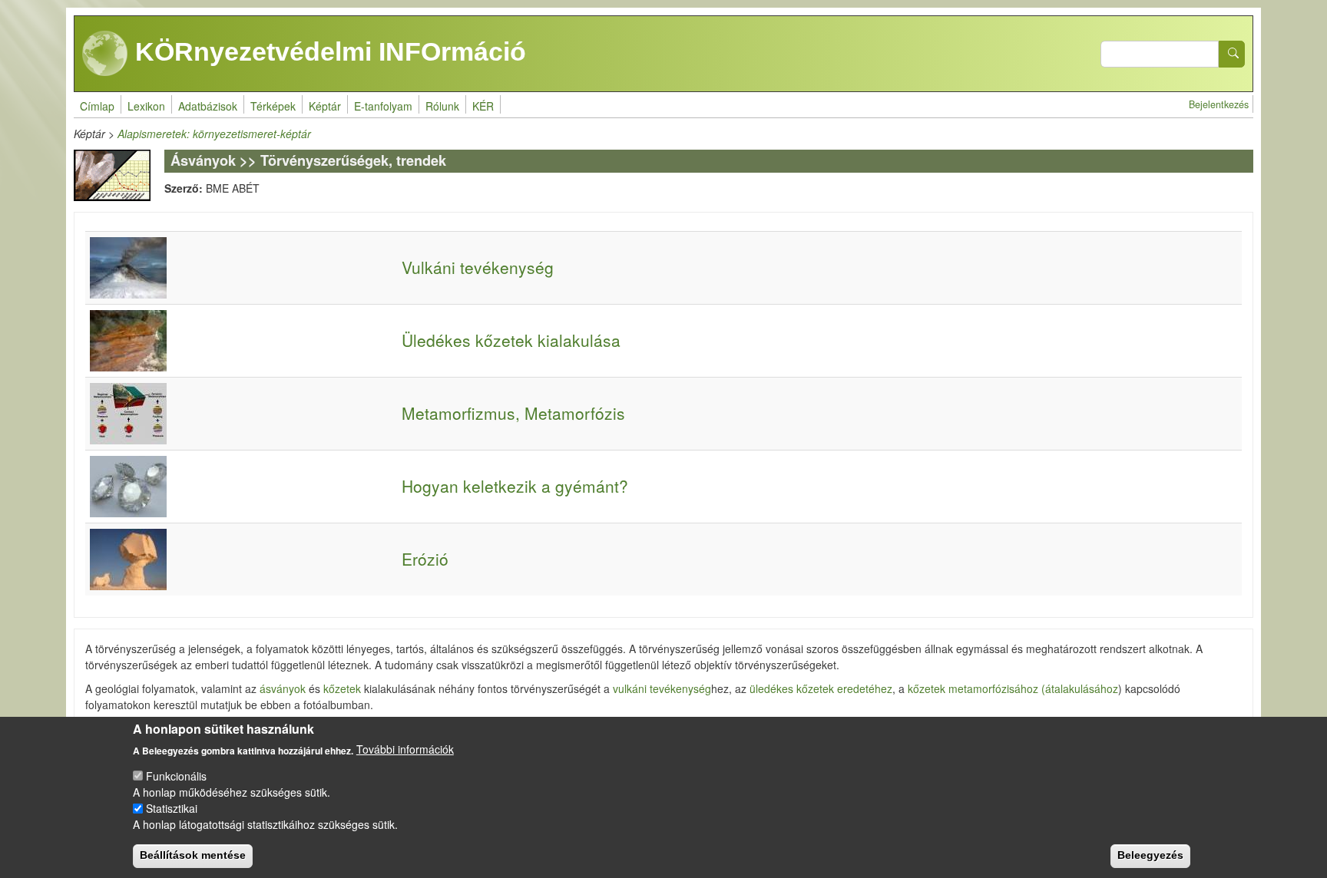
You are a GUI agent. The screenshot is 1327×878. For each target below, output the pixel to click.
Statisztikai (171, 808)
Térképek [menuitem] (273, 106)
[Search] (1232, 54)
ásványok (283, 688)
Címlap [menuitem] (97, 106)
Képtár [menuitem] (325, 106)
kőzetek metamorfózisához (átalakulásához (1011, 688)
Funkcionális (176, 776)
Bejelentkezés (1219, 104)
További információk (405, 749)
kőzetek (342, 688)
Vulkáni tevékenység (478, 267)
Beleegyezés (1150, 855)
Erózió (425, 558)
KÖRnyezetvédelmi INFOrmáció (327, 51)
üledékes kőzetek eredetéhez (821, 688)
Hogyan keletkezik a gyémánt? (515, 485)
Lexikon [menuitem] (146, 106)
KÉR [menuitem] (483, 106)
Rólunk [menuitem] (442, 106)
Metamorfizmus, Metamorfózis (513, 412)
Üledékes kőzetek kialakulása (511, 340)
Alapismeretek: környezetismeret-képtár (214, 133)
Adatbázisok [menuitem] (207, 106)
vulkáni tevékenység (662, 688)
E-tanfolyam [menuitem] (383, 106)
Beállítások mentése (193, 855)
